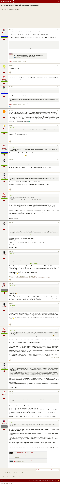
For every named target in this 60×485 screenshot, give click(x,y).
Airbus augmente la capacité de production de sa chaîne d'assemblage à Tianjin (25, 463)
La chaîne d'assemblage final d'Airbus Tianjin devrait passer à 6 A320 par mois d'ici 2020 (32, 460)
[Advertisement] (30, 19)
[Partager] (57, 29)
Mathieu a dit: (12, 127)
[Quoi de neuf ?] (56, 1)
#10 (58, 193)
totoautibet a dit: (12, 285)
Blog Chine (10, 61)
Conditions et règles (38, 480)
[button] (2, 1)
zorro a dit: (11, 195)
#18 (58, 420)
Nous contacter (31, 480)
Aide (52, 480)
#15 (58, 328)
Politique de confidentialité (46, 480)
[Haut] (57, 481)
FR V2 (2, 480)
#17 (58, 391)
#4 (58, 86)
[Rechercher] (58, 1)
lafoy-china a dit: (12, 305)
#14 (58, 303)
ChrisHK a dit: (12, 147)
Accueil (55, 480)
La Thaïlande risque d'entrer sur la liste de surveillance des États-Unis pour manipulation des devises (35, 53)
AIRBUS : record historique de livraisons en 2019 (24, 452)
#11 (58, 222)
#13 (58, 283)
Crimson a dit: (12, 176)
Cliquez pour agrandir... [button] (34, 234)
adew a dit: (11, 88)
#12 (58, 251)
